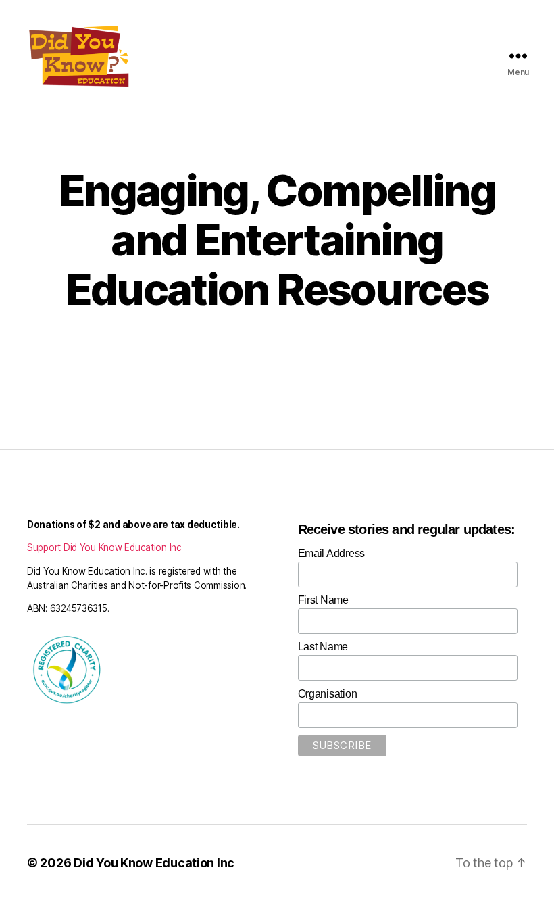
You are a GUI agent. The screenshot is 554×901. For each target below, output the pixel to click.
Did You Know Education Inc (154, 863)
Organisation (327, 694)
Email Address (332, 553)
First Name (323, 600)
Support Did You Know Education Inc (104, 547)
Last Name (323, 646)
